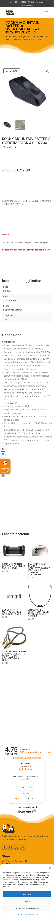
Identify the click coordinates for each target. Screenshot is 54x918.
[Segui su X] (16, 847)
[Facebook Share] (3, 443)
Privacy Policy (32, 914)
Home (8, 36)
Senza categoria (20, 36)
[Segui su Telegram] (22, 847)
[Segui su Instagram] (10, 847)
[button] (50, 867)
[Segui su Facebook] (4, 847)
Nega (27, 901)
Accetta (27, 894)
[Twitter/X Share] (3, 449)
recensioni (35, 752)
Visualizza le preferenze (27, 908)
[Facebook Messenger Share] (3, 454)
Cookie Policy (20, 914)
